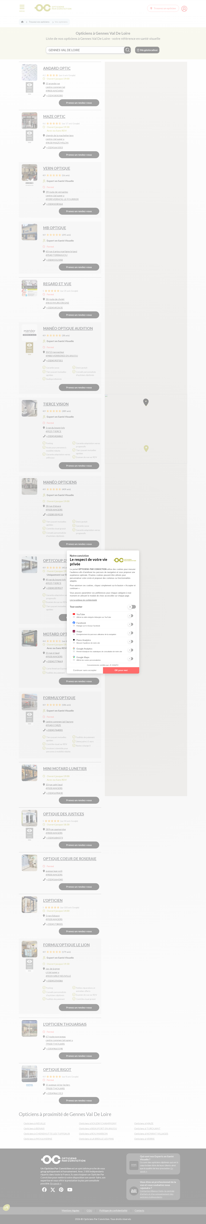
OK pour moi (121, 670)
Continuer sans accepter (85, 670)
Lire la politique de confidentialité (83, 600)
